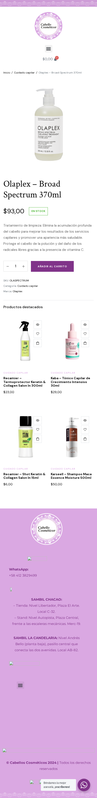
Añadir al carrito (52, 266)
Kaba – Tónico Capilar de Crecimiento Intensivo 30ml (70, 382)
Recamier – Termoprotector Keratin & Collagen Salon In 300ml (24, 382)
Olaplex (17, 291)
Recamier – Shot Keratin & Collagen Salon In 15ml (24, 476)
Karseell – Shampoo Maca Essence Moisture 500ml (71, 476)
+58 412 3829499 (23, 575)
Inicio (6, 72)
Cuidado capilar (24, 72)
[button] (48, 48)
